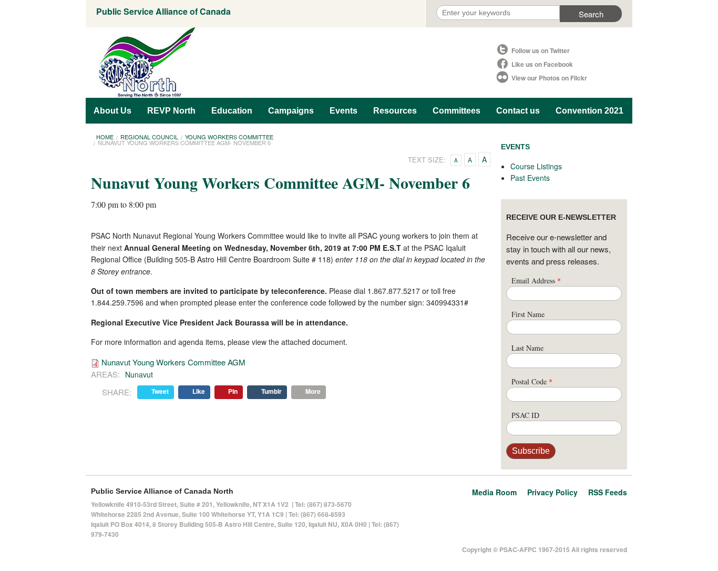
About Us (112, 110)
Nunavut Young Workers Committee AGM (173, 362)
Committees (456, 110)
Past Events (530, 177)
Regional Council (149, 136)
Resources (395, 110)
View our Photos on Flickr (549, 78)
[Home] (291, 62)
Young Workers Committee (229, 136)
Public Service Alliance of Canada (163, 11)
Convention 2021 (589, 110)
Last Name (527, 348)
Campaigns (291, 110)
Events (343, 110)
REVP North (171, 110)
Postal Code (531, 381)
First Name (528, 314)
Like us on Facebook (542, 64)
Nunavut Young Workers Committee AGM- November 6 (184, 142)
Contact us (518, 110)
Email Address (536, 281)
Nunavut (139, 374)
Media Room (494, 492)
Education (231, 110)
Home (105, 136)
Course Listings (536, 166)
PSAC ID (525, 415)
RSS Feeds (607, 492)
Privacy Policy (552, 492)
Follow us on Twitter (540, 50)
